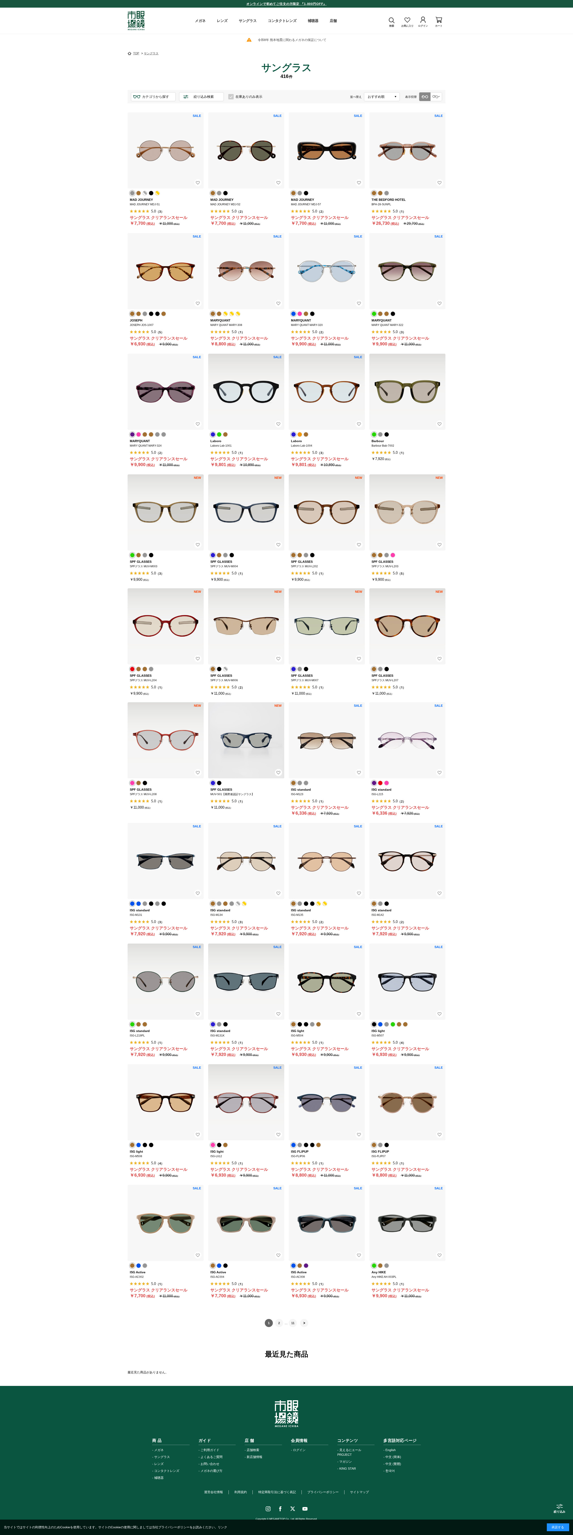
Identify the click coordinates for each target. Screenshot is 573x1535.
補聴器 (159, 1477)
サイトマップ (359, 1492)
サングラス (162, 1457)
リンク (222, 1527)
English (390, 1450)
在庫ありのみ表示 (248, 96)
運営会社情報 (213, 1492)
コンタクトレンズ (166, 1471)
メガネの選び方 (211, 1471)
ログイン (299, 1450)
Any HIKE (379, 1272)
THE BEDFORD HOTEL (389, 199)
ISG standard (301, 789)
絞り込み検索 (204, 96)
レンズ (159, 1464)
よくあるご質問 (211, 1457)
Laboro (215, 441)
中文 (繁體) (393, 1464)
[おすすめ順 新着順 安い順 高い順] (382, 96)
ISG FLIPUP (299, 1151)
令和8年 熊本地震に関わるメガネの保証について (292, 40)
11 (293, 1323)
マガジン (345, 1461)
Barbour (378, 441)
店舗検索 (253, 1450)
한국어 (390, 1471)
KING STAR (347, 1468)
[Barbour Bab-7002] (407, 392)
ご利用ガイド (210, 1450)
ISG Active (137, 1272)
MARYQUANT (220, 320)
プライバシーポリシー (323, 1492)
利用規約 (240, 1492)
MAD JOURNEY (141, 199)
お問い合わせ (210, 1464)
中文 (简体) (393, 1457)
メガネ (159, 1450)
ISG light (297, 1031)
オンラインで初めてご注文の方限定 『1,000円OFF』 (286, 3)
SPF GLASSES (141, 561)
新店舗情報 (254, 1457)
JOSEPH (136, 320)
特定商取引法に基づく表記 (277, 1492)
